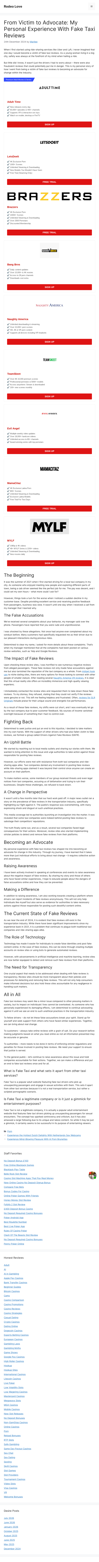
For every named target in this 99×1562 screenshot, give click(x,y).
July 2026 (9, 1518)
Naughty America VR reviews (68, 678)
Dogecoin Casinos (13, 1330)
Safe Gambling (11, 1444)
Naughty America (17, 319)
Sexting (8, 1462)
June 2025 (9, 1540)
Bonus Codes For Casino (16, 1191)
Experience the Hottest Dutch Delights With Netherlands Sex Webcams (44, 1135)
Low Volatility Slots (13, 1387)
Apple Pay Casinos (13, 1278)
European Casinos (13, 1339)
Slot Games (10, 1470)
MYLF (10, 540)
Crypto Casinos (12, 1322)
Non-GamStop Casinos (16, 1422)
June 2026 (9, 1522)
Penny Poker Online (14, 1244)
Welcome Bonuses (13, 1497)
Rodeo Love (13, 6)
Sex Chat (8, 1453)
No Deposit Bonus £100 (16, 1161)
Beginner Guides (12, 1287)
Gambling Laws (12, 1343)
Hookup (8, 1365)
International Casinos (15, 1374)
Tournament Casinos (14, 1479)
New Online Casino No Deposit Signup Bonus (27, 1182)
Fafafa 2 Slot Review (14, 1204)
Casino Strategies (13, 1313)
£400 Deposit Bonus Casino (18, 1209)
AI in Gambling (11, 1274)
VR (5, 1492)
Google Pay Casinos (14, 1357)
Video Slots (10, 1483)
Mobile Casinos (12, 1409)
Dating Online (11, 1326)
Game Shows (11, 1352)
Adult (6, 1265)
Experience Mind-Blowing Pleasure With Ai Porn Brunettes (37, 1139)
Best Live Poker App (14, 1226)
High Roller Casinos (14, 1361)
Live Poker (9, 1383)
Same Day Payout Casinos (17, 1448)
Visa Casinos (10, 1488)
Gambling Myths (12, 1348)
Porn (9, 1131)
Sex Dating (9, 1457)
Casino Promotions (13, 1304)
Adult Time (14, 101)
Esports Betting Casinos (16, 1335)
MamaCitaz (14, 483)
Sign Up (49, 124)
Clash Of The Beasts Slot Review (21, 1235)
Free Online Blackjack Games (19, 1165)
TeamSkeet (14, 373)
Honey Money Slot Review (17, 1200)
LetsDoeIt (13, 156)
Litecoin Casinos (12, 1378)
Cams (7, 1295)
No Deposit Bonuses (14, 1418)
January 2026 (11, 1527)
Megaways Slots (12, 1400)
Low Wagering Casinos (15, 1392)
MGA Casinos (11, 1405)
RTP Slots (9, 1440)
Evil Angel (13, 428)
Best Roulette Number (15, 1222)
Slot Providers (11, 1475)
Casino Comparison (14, 1300)
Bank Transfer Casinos (15, 1282)
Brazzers (12, 207)
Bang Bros (13, 264)
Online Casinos (11, 1427)
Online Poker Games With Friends (21, 1195)
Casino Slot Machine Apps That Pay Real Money (29, 1178)
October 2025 (11, 1531)
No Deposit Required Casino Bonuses (23, 1213)
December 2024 (12, 1548)
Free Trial (49, 182)
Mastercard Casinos (14, 1396)
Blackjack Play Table (14, 1169)
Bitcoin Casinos (12, 1291)
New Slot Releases (13, 1413)
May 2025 (9, 1544)
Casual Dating (11, 1317)
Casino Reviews (12, 1309)
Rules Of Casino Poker (15, 1230)
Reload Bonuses (12, 1435)
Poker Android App (13, 1217)
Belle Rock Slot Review (15, 1174)
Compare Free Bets (14, 1187)
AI (5, 1269)
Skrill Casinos (11, 1466)
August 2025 (10, 1535)
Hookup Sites (11, 1370)
